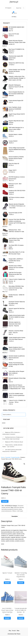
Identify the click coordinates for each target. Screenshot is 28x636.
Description (15, 516)
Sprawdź (4, 501)
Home (2, 457)
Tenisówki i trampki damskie (12, 457)
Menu (14, 16)
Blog (10, 630)
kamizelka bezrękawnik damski (10, 509)
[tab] (14, 516)
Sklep (18, 630)
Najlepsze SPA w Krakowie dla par (14, 442)
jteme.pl (14, 2)
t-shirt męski (19, 511)
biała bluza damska (19, 507)
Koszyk (14, 630)
